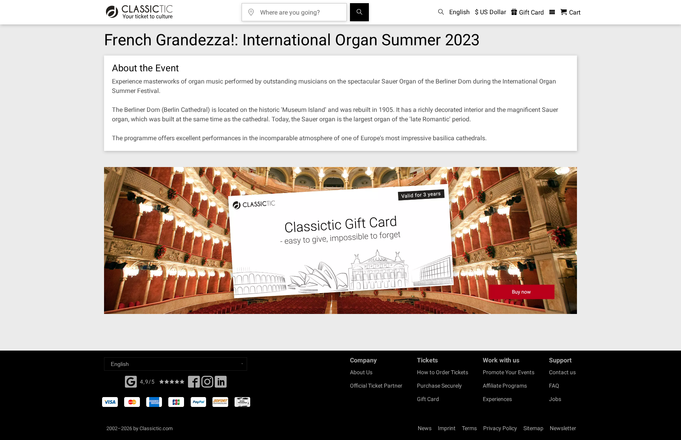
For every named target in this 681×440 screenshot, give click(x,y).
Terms (469, 428)
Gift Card (530, 12)
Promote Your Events (508, 372)
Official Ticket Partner (376, 385)
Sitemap (533, 428)
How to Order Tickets (442, 372)
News (425, 428)
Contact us (562, 372)
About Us (361, 372)
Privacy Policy (500, 428)
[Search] (359, 12)
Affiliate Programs (505, 385)
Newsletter (563, 428)
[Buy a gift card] (340, 240)
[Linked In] (221, 384)
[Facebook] (131, 381)
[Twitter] (207, 384)
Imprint (447, 428)
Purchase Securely (439, 385)
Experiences (497, 399)
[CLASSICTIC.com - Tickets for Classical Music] (139, 12)
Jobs (555, 399)
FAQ (554, 385)
